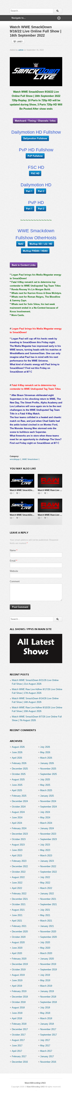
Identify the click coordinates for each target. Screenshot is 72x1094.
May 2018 (45, 1013)
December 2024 (20, 801)
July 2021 (45, 910)
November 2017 (48, 1029)
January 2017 (47, 1056)
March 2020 (46, 953)
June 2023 (17, 850)
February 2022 (19, 893)
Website (14, 571)
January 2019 (47, 991)
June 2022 (17, 882)
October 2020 (19, 937)
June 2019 (17, 980)
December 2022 (20, 866)
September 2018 (48, 1002)
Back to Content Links (23, 265)
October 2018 (19, 1002)
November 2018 (48, 996)
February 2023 (19, 861)
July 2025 (45, 779)
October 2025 (19, 774)
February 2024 (19, 828)
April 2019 (17, 986)
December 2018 (20, 996)
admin (20, 50)
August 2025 (18, 779)
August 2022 (18, 877)
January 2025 (47, 795)
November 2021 (48, 899)
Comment (15, 581)
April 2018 (17, 1018)
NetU (20, 243)
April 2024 (17, 823)
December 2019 (20, 964)
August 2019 (18, 975)
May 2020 (45, 948)
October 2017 (19, 1034)
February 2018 (19, 1024)
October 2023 (19, 839)
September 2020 (48, 937)
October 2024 (19, 806)
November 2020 (48, 931)
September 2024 (48, 806)
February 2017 (19, 1056)
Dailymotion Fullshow (35, 138)
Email (13, 560)
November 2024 (48, 801)
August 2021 (18, 910)
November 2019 (48, 964)
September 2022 (48, 872)
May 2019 (45, 980)
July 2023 (45, 844)
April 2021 (17, 920)
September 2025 (48, 774)
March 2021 (46, 920)
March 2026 (46, 757)
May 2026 (45, 752)
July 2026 (45, 747)
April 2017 (17, 1051)
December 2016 (20, 1062)
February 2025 (19, 795)
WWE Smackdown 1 (30, 459)
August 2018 (18, 1007)
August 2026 (18, 747)
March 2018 (46, 1018)
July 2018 (45, 1007)
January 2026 (47, 763)
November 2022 (48, 866)
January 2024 (47, 828)
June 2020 (17, 948)
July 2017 (45, 1040)
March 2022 (46, 888)
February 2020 (19, 958)
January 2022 (47, 893)
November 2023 (48, 833)
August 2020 (18, 942)
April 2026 (17, 757)
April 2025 (17, 790)
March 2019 (46, 986)
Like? (20, 41)
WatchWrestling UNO (35, 1083)
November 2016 (48, 1062)
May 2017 (45, 1045)
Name (13, 550)
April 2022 (17, 888)
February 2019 (19, 991)
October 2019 (19, 969)
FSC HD (35, 173)
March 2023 (46, 855)
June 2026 (17, 752)
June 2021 (17, 915)
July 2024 (45, 812)
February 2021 (19, 926)
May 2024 (45, 817)
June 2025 (17, 785)
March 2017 (46, 1051)
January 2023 (47, 861)
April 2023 (17, 855)
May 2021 (45, 915)
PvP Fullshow (35, 155)
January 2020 (47, 958)
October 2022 (19, 872)
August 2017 (18, 1040)
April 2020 (17, 953)
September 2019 (48, 969)
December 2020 (20, 931)
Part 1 (29, 191)
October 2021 (19, 904)
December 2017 (20, 1029)
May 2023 (45, 850)
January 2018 (47, 1024)
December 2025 (20, 768)
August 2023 (18, 844)
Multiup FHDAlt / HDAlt (35, 250)
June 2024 (17, 817)
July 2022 (45, 877)
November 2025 (48, 768)
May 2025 (45, 785)
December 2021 (20, 899)
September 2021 (48, 904)
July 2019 (45, 975)
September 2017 (48, 1034)
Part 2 (41, 191)
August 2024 (18, 812)
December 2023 (20, 833)
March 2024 (46, 823)
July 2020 (45, 942)
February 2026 (19, 763)
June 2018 (17, 1013)
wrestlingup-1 (15, 459)
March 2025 (46, 790)
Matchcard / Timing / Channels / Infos (35, 120)
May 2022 (45, 882)
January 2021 (47, 926)
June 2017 (17, 1045)
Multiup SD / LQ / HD (41, 243)
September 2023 (48, 839)
